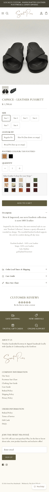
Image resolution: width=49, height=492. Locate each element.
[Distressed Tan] (21, 190)
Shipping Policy (8, 394)
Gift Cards (6, 420)
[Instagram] (7, 465)
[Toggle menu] (3, 13)
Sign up (8, 457)
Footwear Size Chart (9, 379)
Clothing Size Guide (9, 383)
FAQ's (4, 424)
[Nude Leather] (21, 180)
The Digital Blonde (34, 483)
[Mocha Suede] (28, 185)
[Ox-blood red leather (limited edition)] (28, 190)
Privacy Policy (7, 398)
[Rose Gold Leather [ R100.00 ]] (6, 185)
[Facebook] (3, 465)
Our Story (6, 376)
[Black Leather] (14, 180)
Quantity (7, 163)
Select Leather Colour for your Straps (17, 176)
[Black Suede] (6, 190)
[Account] (40, 13)
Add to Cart (24, 203)
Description (6, 213)
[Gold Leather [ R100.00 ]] (14, 185)
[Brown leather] (36, 185)
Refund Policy (7, 391)
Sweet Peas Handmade (13, 483)
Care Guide (6, 387)
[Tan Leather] (6, 180)
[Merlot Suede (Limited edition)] (36, 190)
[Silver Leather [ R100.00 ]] (21, 185)
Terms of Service (8, 416)
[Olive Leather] (36, 180)
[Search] (8, 13)
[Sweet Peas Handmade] (24, 13)
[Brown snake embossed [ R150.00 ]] (14, 190)
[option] (24, 52)
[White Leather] (28, 180)
